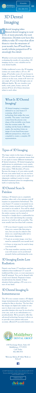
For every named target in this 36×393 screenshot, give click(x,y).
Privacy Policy (11, 372)
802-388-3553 (23, 9)
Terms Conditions (23, 372)
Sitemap (16, 372)
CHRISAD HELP (18, 378)
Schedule (23, 3)
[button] (2, 31)
